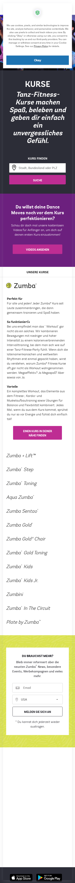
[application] (37, 441)
